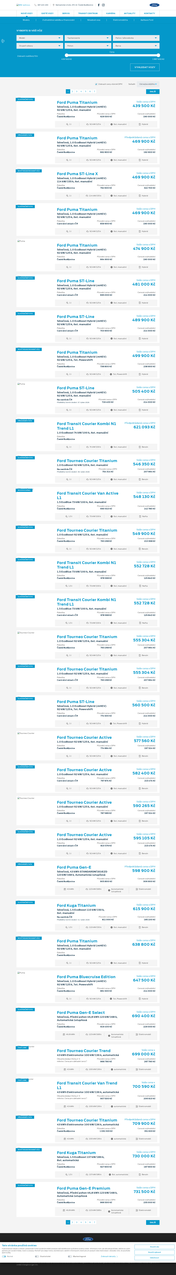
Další (153, 91)
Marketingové (79, 1256)
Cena (112, 52)
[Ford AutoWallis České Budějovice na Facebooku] (99, 5)
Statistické (45, 1256)
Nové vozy (27, 13)
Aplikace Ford (147, 20)
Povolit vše (154, 1247)
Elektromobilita (120, 20)
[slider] (66, 55)
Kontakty (149, 13)
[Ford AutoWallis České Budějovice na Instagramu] (104, 5)
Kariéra (110, 13)
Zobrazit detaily (108, 1256)
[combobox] (39, 38)
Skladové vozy (93, 20)
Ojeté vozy (47, 13)
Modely (26, 20)
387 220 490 (42, 5)
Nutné (10, 1256)
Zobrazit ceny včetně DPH (110, 84)
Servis (66, 13)
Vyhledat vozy (145, 67)
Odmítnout (154, 1258)
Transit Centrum (88, 13)
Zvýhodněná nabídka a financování (58, 20)
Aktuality (129, 13)
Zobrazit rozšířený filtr (27, 56)
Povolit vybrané (154, 1252)
